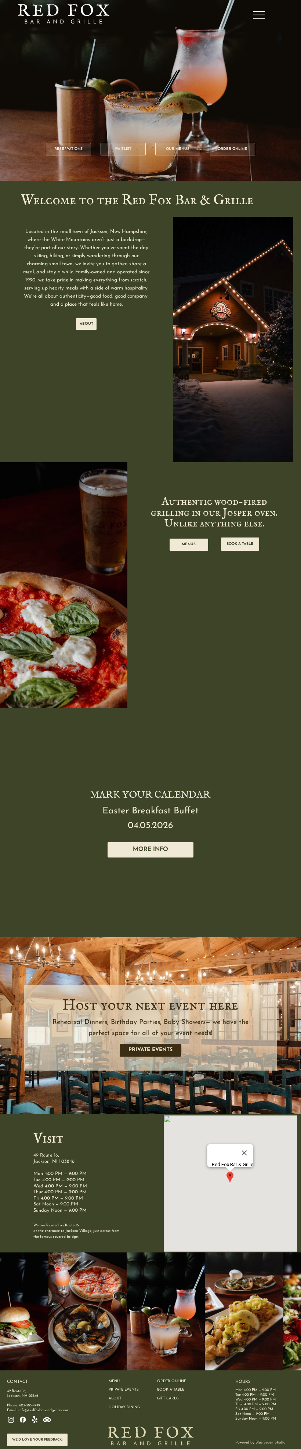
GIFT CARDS (168, 1398)
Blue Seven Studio (270, 1443)
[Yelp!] (35, 1420)
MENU (114, 1381)
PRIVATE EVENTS (124, 1389)
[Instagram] (11, 1420)
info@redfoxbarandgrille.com (43, 1410)
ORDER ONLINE (171, 1381)
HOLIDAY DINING (124, 1407)
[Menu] (259, 14)
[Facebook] (23, 1420)
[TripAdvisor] (47, 1420)
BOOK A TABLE (170, 1389)
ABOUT (115, 1398)
